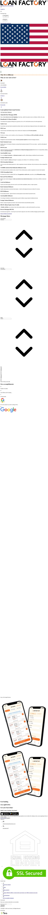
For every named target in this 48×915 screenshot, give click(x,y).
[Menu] (0, 68)
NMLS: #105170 (6, 890)
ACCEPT (8, 818)
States (1, 317)
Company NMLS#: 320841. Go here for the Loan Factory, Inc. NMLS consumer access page (20, 892)
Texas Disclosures (6, 895)
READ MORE (3, 818)
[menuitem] (6, 16)
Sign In (1, 23)
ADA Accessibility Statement (8, 898)
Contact (4, 887)
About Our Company (7, 884)
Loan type (2, 268)
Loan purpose (3, 218)
